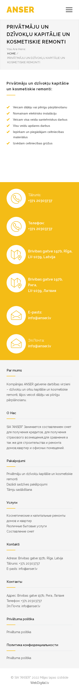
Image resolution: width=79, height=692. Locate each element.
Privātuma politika (19, 632)
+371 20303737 (40, 201)
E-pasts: (35, 312)
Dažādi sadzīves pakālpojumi (27, 484)
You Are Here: (16, 49)
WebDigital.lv (39, 683)
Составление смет (20, 531)
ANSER (20, 9)
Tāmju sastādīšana (19, 489)
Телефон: (36, 223)
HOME (11, 53)
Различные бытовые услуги (27, 526)
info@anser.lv (39, 318)
